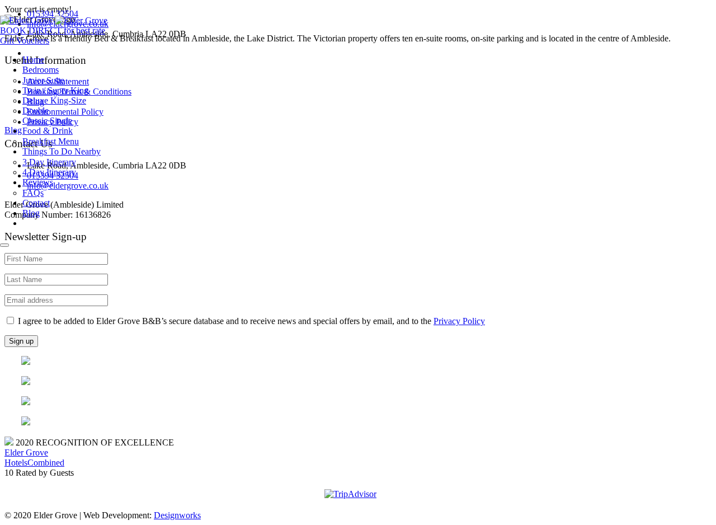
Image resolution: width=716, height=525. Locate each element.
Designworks (177, 515)
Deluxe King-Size (54, 100)
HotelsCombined (34, 462)
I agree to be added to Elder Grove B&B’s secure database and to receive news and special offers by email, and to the (250, 321)
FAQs (33, 193)
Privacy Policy (459, 321)
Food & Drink (47, 130)
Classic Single (47, 120)
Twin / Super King (55, 90)
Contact (36, 203)
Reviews (37, 182)
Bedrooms (40, 69)
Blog (31, 213)
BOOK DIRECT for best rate (52, 30)
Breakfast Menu (50, 141)
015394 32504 (52, 13)
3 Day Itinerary (49, 162)
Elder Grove (26, 452)
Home (33, 59)
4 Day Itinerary (49, 172)
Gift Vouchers (24, 40)
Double (35, 110)
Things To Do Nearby (61, 151)
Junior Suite (43, 80)
